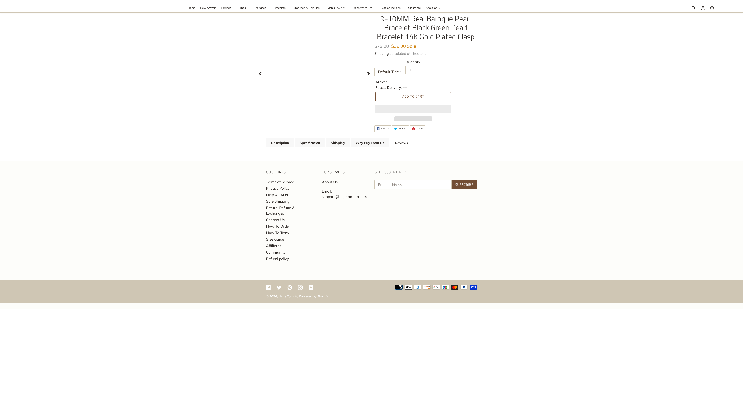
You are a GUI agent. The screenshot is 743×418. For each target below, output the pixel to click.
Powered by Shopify (313, 296)
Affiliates (273, 245)
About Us (330, 182)
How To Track (277, 232)
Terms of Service (280, 182)
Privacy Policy (277, 188)
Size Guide (275, 239)
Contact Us (275, 220)
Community (276, 252)
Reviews (401, 143)
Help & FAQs (277, 195)
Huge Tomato (288, 296)
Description (280, 143)
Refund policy (277, 258)
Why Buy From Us (370, 143)
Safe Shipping (277, 201)
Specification (310, 143)
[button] (413, 109)
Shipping (381, 53)
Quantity (412, 62)
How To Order (278, 226)
